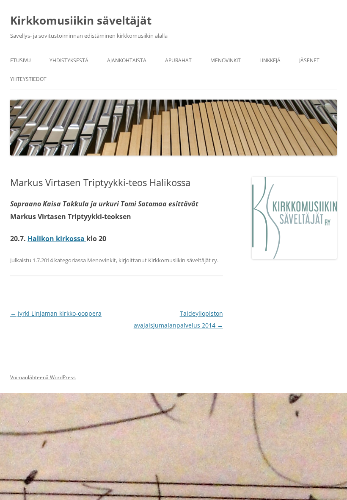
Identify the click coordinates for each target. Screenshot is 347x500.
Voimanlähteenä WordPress (43, 377)
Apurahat (178, 60)
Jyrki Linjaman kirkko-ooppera (56, 313)
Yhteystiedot (28, 79)
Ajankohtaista (126, 60)
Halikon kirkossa (57, 238)
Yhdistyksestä (69, 60)
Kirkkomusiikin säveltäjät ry (182, 260)
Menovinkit (225, 60)
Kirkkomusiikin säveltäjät (80, 20)
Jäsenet (309, 60)
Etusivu (20, 60)
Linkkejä (270, 60)
